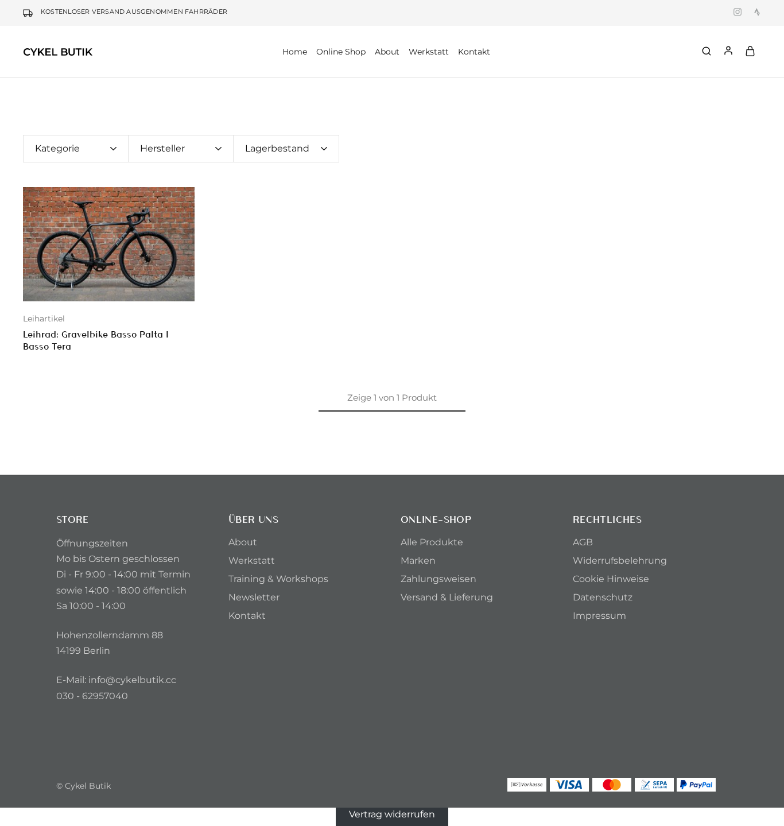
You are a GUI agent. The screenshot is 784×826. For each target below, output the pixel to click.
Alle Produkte (432, 542)
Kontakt (474, 51)
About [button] (387, 51)
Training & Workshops (278, 578)
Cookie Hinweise (611, 578)
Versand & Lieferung (447, 597)
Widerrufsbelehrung (620, 560)
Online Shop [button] (341, 51)
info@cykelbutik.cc (132, 679)
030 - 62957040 (92, 696)
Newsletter (254, 597)
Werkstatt (429, 51)
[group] (109, 244)
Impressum (599, 615)
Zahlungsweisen (438, 578)
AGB (583, 542)
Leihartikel (44, 318)
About (242, 542)
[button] (31, 244)
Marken (418, 560)
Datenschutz (602, 597)
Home (294, 51)
